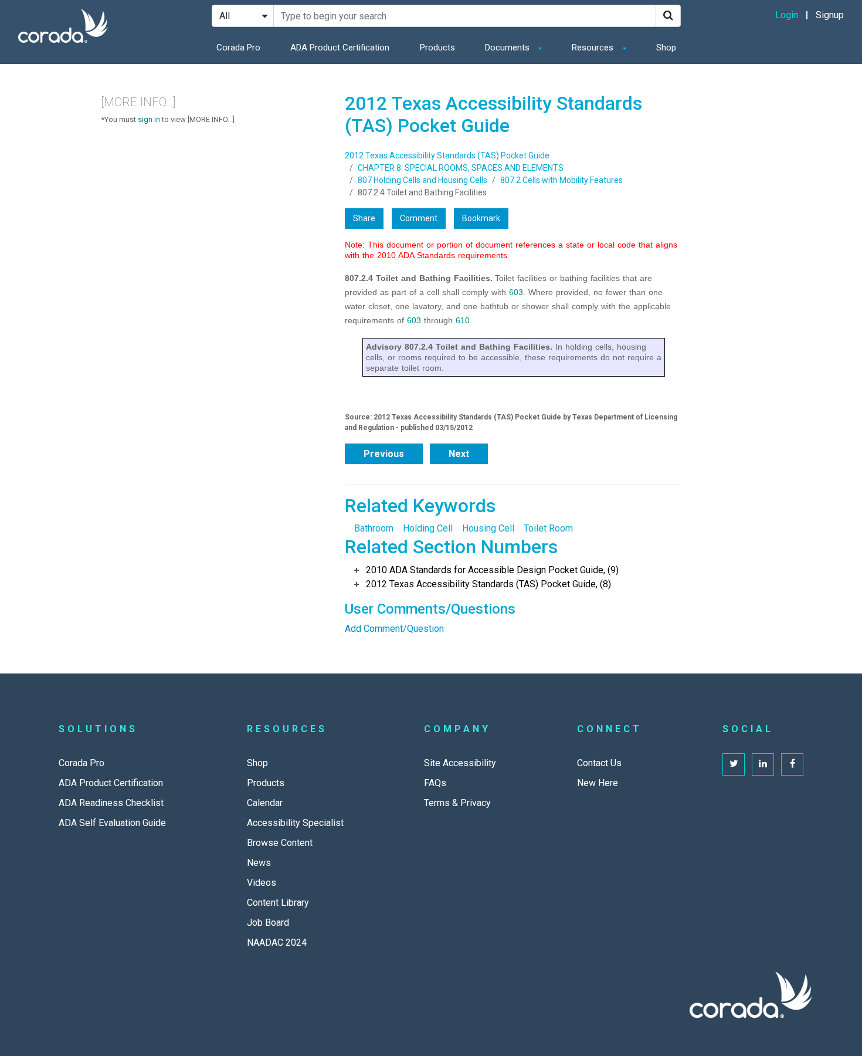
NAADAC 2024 (277, 942)
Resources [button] (594, 47)
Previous (384, 453)
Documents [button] (508, 47)
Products (437, 47)
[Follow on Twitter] (733, 764)
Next (459, 453)
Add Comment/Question (394, 628)
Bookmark (481, 218)
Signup (830, 15)
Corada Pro (238, 47)
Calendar (265, 802)
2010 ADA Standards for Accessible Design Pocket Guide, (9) (492, 570)
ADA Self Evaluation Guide (112, 822)
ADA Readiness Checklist (111, 802)
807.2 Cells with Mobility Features (561, 180)
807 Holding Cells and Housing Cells (422, 180)
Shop (666, 47)
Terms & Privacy (457, 802)
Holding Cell (428, 528)
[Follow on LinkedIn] (763, 764)
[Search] (668, 16)
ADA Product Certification (339, 47)
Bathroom (373, 528)
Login (786, 15)
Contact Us (599, 763)
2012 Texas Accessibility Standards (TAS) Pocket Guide (447, 155)
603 (516, 292)
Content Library (278, 902)
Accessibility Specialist (295, 822)
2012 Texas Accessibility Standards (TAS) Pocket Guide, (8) (488, 584)
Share (364, 218)
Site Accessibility (460, 763)
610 (463, 320)
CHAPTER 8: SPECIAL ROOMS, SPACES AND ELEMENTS (461, 167)
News (259, 862)
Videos (261, 882)
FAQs (435, 782)
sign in (149, 119)
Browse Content (280, 842)
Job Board (268, 922)
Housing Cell (488, 528)
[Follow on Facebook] (792, 764)
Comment (418, 218)
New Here (597, 782)
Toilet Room (548, 528)
